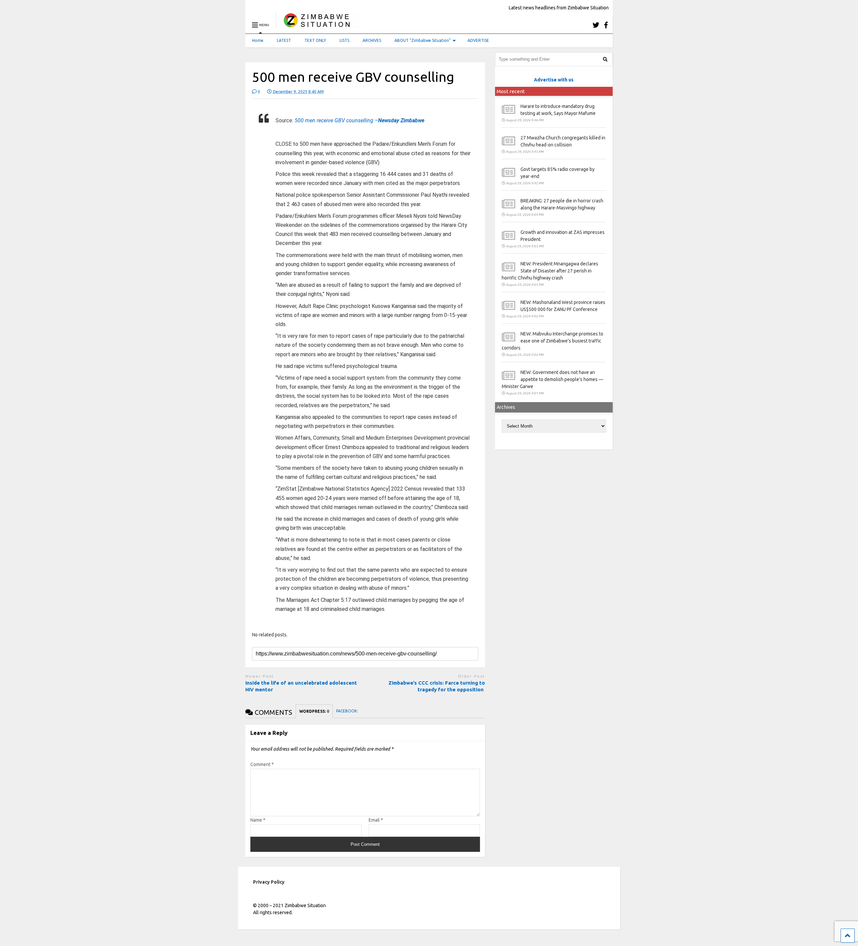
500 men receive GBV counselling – (359, 120)
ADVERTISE (478, 40)
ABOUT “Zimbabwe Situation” (422, 40)
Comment (262, 764)
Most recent (511, 91)
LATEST (284, 40)
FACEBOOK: (347, 711)
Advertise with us (553, 79)
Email (376, 820)
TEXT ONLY (315, 40)
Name (257, 820)
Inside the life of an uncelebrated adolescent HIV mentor (301, 686)
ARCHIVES (372, 40)
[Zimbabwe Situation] (318, 25)
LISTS (344, 40)
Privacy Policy (269, 882)
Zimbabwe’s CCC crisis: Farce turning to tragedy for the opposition (436, 686)
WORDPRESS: (314, 711)
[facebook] (606, 25)
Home (257, 40)
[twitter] (596, 25)
